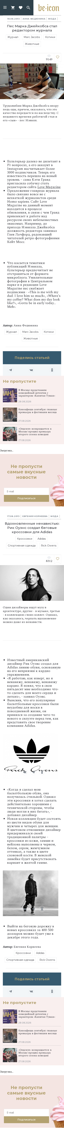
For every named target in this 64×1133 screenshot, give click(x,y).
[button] (5, 7)
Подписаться (26, 498)
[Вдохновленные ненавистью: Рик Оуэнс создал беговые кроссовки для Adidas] (57, 559)
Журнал (12, 37)
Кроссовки (24, 538)
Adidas (42, 538)
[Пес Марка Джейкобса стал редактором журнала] (57, 57)
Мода (52, 19)
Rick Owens (48, 545)
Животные (32, 44)
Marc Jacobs (32, 37)
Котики (50, 37)
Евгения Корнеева (35, 516)
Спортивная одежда (22, 545)
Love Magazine (48, 187)
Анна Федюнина (34, 19)
